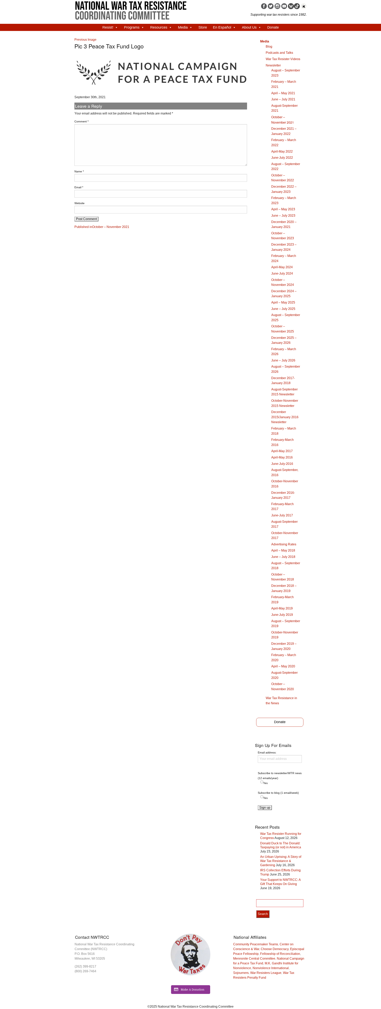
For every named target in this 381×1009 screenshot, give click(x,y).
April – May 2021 (283, 93)
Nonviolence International (271, 968)
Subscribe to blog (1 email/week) (278, 792)
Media (183, 27)
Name (79, 171)
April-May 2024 (282, 267)
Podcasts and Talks (279, 52)
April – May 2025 (283, 302)
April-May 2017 (282, 451)
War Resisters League (265, 972)
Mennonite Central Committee (254, 958)
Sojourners (241, 972)
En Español (222, 27)
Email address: (267, 752)
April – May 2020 (283, 666)
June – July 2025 (283, 308)
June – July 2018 (283, 556)
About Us (249, 27)
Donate (273, 27)
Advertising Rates (283, 544)
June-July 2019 (282, 614)
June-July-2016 (282, 463)
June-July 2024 (282, 273)
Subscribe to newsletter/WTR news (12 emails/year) (280, 776)
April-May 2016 (282, 457)
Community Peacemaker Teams (255, 944)
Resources (158, 27)
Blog (269, 46)
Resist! (107, 27)
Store (202, 27)
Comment (81, 121)
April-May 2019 (282, 608)
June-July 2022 (282, 157)
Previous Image (85, 39)
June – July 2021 (283, 99)
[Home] (131, 9)
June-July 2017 (282, 515)
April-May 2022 (282, 151)
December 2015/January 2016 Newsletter (284, 417)
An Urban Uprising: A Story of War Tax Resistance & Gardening (280, 861)
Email (78, 187)
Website (79, 203)
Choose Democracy (275, 949)
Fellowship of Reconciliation (280, 953)
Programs (132, 27)
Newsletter (273, 65)
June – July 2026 (283, 360)
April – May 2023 (283, 209)
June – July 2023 (283, 215)
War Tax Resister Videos (283, 59)
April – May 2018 (283, 550)
